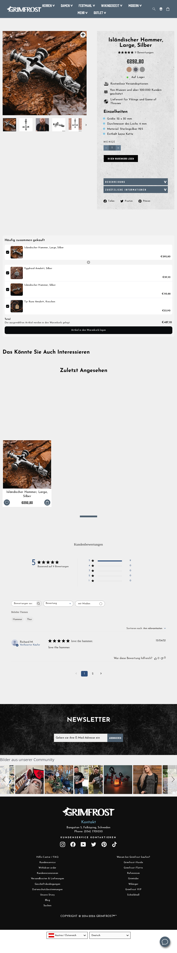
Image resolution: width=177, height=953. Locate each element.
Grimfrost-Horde (133, 862)
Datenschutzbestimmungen (47, 889)
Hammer (17, 619)
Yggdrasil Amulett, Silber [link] (38, 268)
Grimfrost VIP (133, 889)
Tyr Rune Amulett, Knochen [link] (39, 301)
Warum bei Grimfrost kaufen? (133, 857)
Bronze (129, 69)
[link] (17, 252)
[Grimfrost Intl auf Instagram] (62, 844)
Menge (110, 142)
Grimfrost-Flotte (133, 868)
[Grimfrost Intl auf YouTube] (83, 844)
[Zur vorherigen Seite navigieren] (76, 674)
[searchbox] (23, 603)
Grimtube (133, 878)
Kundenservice (47, 862)
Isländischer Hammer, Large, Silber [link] (44, 247)
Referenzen (133, 873)
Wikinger (133, 884)
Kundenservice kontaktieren (88, 837)
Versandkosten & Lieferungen (47, 878)
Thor (29, 619)
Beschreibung (115, 181)
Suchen (47, 905)
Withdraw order (47, 868)
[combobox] (58, 604)
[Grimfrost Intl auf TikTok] (114, 844)
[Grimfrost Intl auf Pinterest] (104, 844)
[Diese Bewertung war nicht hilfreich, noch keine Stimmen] (162, 658)
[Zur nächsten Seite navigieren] (101, 674)
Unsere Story (47, 895)
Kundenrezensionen (47, 873)
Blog (47, 900)
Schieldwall (133, 895)
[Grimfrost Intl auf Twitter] (93, 844)
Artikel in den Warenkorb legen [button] (88, 330)
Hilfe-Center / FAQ (47, 857)
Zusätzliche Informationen (126, 189)
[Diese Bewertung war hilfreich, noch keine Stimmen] (155, 658)
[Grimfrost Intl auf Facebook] (73, 844)
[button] (4, 779)
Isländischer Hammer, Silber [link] (40, 285)
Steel (142, 69)
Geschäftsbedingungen (47, 884)
